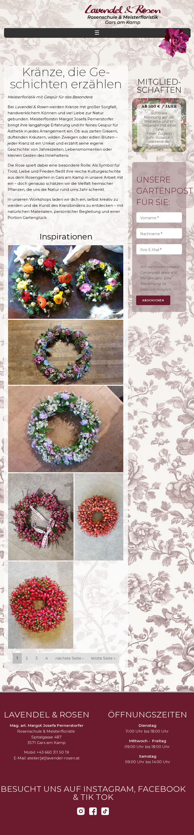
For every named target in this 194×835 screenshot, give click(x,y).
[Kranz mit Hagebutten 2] (40, 605)
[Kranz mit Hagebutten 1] (99, 516)
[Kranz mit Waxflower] (65, 429)
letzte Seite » (103, 658)
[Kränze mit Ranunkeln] (65, 282)
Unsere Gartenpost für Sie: (164, 191)
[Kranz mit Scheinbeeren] (41, 516)
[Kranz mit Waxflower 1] (65, 352)
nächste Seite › (69, 658)
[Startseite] (97, 16)
